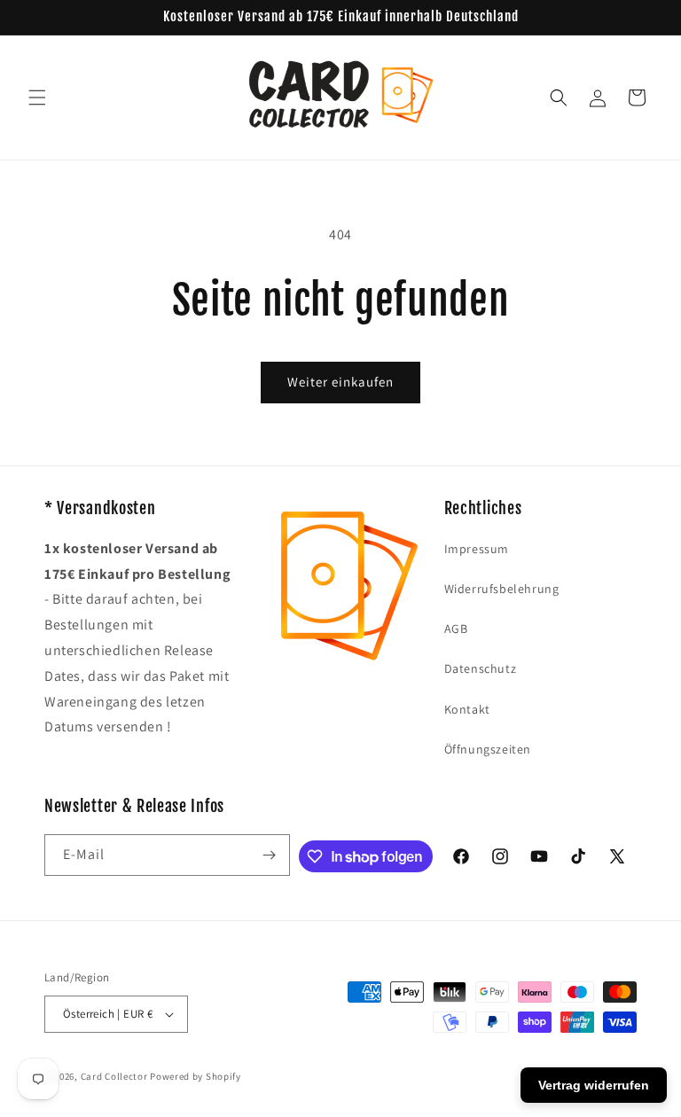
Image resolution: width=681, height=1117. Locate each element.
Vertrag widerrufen (593, 1085)
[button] (37, 97)
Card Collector (114, 1076)
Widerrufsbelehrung (502, 589)
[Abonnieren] (269, 855)
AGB (456, 629)
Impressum (476, 549)
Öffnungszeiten (487, 749)
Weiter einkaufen (340, 381)
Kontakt (467, 709)
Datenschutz (480, 668)
